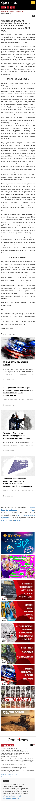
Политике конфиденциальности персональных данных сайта (12, 797)
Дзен (32, 510)
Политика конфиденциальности (9, 774)
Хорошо (6, 781)
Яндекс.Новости (11, 510)
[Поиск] (33, 16)
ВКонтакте (17, 520)
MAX (19, 515)
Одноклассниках (7, 520)
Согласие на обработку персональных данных (13, 777)
